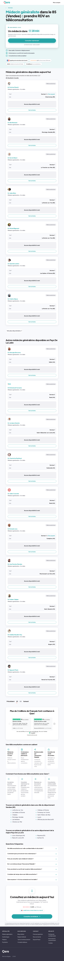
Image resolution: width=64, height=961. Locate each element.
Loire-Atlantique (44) (18, 835)
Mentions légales (6, 956)
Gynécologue (5, 937)
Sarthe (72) (40, 838)
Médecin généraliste (7, 934)
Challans (14, 815)
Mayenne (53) (41, 835)
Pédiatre (4, 939)
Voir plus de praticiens (14, 331)
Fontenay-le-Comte (43, 812)
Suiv (26, 701)
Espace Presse (36, 939)
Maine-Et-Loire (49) (18, 838)
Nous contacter (37, 937)
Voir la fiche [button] (32, 110)
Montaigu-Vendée (17, 817)
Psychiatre (5, 942)
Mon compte (56, 2)
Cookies (50, 943)
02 (21, 701)
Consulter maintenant (32, 40)
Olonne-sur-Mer (17, 822)
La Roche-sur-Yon (17, 810)
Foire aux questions (38, 934)
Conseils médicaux (22, 942)
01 (17, 701)
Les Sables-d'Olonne (18, 812)
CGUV (14, 956)
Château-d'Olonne (43, 810)
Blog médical (21, 934)
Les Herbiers (16, 819)
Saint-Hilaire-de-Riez (43, 815)
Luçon (39, 817)
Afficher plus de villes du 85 (45, 819)
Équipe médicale (22, 937)
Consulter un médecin (31, 916)
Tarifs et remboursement (24, 939)
